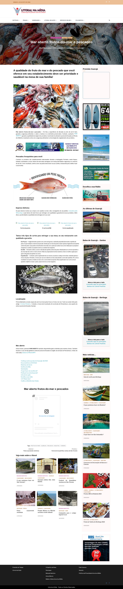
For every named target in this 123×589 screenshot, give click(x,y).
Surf (66, 510)
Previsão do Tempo (18, 567)
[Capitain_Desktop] (46, 147)
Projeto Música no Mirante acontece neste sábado (46, 498)
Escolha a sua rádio (27, 377)
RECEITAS (56, 445)
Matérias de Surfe (26, 365)
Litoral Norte (94, 402)
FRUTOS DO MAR (35, 445)
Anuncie (81, 570)
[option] (96, 223)
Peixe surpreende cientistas (31, 449)
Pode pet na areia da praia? (29, 373)
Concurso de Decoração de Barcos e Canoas (96, 450)
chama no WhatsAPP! (29, 352)
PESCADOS (50, 445)
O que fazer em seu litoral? (29, 371)
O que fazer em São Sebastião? (96, 421)
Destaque (48, 570)
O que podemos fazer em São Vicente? (25, 465)
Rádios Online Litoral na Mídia (54, 579)
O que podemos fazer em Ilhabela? (96, 393)
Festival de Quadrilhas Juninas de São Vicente (64, 449)
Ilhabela (86, 402)
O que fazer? (20, 478)
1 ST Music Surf (25, 379)
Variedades (24, 369)
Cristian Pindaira (25, 304)
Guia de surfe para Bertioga (96, 365)
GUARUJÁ (43, 445)
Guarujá (64, 37)
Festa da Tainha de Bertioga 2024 (96, 510)
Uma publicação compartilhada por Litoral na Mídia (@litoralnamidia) (53, 433)
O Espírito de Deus (51, 567)
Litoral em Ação (17, 570)
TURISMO (63, 445)
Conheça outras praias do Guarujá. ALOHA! (34, 361)
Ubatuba (103, 460)
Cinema (86, 490)
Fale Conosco (82, 567)
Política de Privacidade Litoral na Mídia (90, 573)
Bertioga (86, 374)
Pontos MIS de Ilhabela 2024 (96, 480)
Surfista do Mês (26, 367)
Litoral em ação (26, 375)
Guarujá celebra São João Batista (46, 465)
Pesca (70, 37)
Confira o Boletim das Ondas (30, 381)
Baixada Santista (56, 37)
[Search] (109, 20)
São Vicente (28, 478)
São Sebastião (88, 432)
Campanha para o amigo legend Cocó (67, 498)
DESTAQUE (19, 508)
